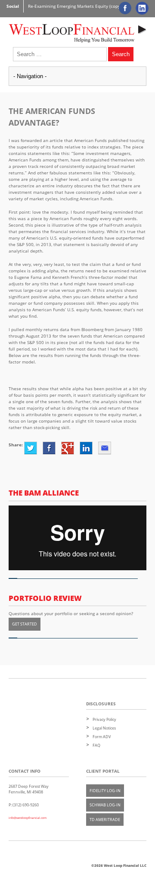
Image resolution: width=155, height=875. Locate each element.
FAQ (96, 745)
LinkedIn (86, 448)
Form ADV (102, 736)
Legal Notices (104, 728)
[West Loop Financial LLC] (77, 32)
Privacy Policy (104, 719)
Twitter (30, 448)
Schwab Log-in (105, 805)
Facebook (49, 448)
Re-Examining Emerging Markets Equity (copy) (74, 6)
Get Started (24, 624)
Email (104, 448)
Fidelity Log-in (105, 790)
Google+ (67, 448)
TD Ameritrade (105, 819)
